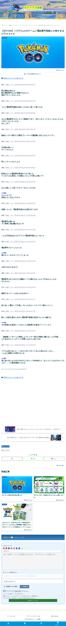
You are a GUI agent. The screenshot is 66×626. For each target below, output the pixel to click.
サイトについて (11, 616)
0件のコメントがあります (13, 78)
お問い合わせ (54, 616)
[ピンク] (14, 548)
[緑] (11, 548)
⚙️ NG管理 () (24, 586)
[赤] (6, 548)
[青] (17, 548)
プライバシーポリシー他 (33, 616)
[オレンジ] (4, 548)
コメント (7, 546)
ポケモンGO (6, 446)
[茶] (9, 548)
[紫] (19, 548)
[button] (54, 459)
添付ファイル (8, 591)
